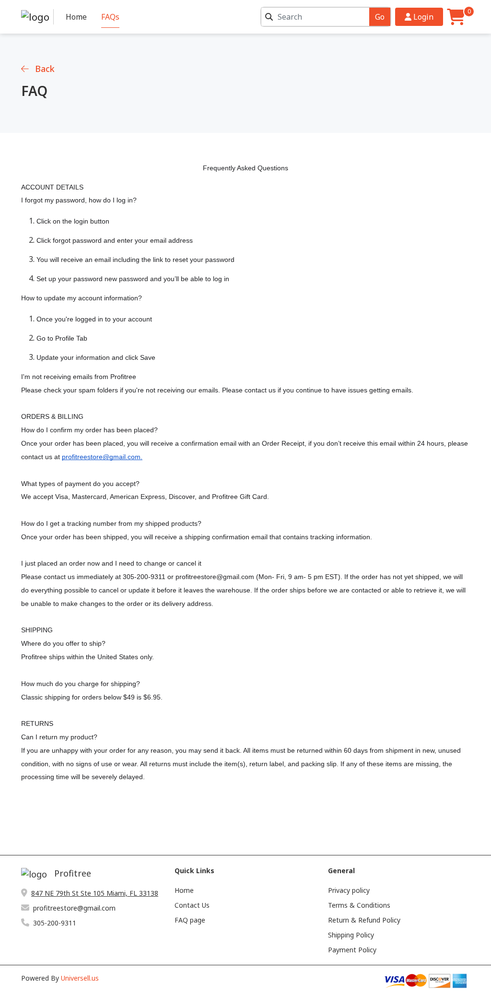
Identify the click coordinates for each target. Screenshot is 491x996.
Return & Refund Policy (364, 920)
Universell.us (80, 978)
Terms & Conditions (359, 905)
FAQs (110, 17)
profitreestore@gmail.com (74, 908)
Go (380, 17)
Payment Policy (352, 949)
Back (44, 68)
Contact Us (192, 905)
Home (76, 17)
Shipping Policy (351, 934)
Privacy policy (349, 890)
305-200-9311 (54, 922)
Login (422, 17)
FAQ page (190, 920)
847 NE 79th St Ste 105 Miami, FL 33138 (94, 893)
